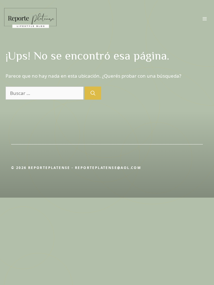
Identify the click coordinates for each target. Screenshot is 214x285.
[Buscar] (93, 93)
